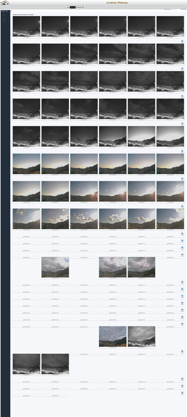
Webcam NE (73, 7)
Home (68, 7)
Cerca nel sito (183, 9)
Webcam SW (78, 7)
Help (83, 7)
